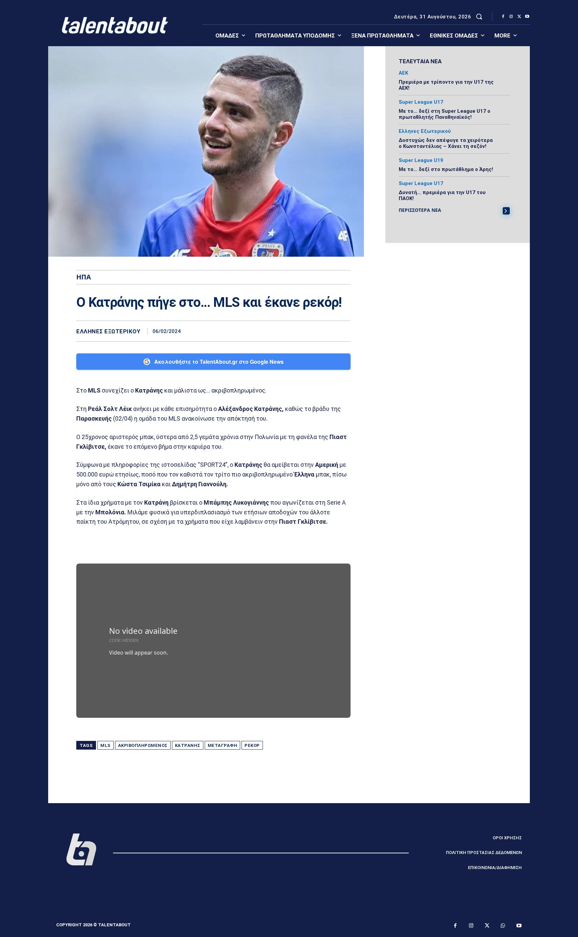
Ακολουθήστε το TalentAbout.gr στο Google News (219, 361)
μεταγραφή (222, 745)
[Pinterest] (328, 331)
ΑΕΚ (403, 73)
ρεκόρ (252, 745)
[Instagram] (511, 17)
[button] (479, 16)
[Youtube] (527, 17)
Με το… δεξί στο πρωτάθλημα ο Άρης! (446, 169)
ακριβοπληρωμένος (143, 745)
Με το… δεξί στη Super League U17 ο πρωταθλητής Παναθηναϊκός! (444, 114)
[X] (519, 17)
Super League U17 (421, 102)
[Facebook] (503, 17)
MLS (105, 745)
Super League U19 (421, 160)
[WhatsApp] (344, 331)
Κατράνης (187, 745)
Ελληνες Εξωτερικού (108, 331)
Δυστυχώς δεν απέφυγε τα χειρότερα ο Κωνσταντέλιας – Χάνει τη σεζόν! (446, 143)
